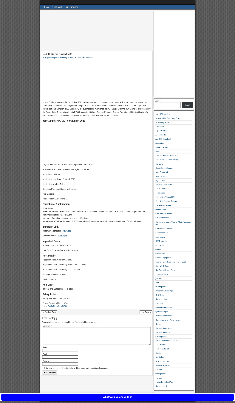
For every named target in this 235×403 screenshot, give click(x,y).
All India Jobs (160, 135)
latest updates (161, 287)
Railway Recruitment (163, 316)
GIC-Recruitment (162, 218)
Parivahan (159, 303)
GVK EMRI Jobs (162, 266)
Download (67, 231)
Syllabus (158, 370)
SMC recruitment (162, 349)
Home (46, 7)
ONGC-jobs (159, 295)
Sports (158, 353)
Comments (88, 58)
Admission (159, 127)
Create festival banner (164, 168)
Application (159, 143)
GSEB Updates (161, 241)
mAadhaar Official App (164, 291)
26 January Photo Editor (164, 122)
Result (157, 324)
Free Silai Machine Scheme (166, 201)
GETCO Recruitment (163, 214)
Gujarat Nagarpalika (163, 258)
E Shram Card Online (163, 185)
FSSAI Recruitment (163, 205)
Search (157, 101)
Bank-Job (159, 151)
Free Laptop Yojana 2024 (165, 197)
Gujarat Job (160, 254)
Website (46, 361)
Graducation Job (161, 233)
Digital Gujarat (161, 180)
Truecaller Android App (164, 382)
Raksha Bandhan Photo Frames (168, 320)
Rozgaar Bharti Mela (163, 328)
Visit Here (62, 236)
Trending (158, 378)
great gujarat (160, 237)
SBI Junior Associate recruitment (168, 341)
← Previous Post (49, 312)
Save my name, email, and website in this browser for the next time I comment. (77, 368)
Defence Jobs (160, 176)
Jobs (79, 58)
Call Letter (159, 164)
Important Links (161, 274)
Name (45, 347)
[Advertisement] (96, 31)
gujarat (158, 249)
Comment (47, 326)
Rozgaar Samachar (163, 332)
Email (45, 354)
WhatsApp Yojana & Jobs (117, 397)
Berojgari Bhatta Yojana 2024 (166, 156)
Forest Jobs (160, 193)
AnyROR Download (163, 139)
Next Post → (146, 312)
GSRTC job (159, 245)
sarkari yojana (72, 7)
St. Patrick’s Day (162, 361)
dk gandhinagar (51, 58)
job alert (58, 7)
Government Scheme (163, 229)
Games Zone (160, 209)
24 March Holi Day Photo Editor (167, 118)
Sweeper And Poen (162, 365)
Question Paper (161, 312)
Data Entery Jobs (162, 172)
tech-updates (160, 374)
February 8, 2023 (67, 58)
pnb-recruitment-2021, (164, 307)
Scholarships (160, 345)
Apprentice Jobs (161, 147)
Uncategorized (161, 386)
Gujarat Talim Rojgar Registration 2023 (170, 262)
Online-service (161, 299)
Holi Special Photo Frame (165, 270)
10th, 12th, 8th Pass (163, 114)
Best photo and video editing (166, 160)
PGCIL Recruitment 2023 (58, 54)
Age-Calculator (161, 131)
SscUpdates (160, 357)
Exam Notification (162, 189)
